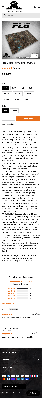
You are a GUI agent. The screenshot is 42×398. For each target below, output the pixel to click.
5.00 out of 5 (26, 281)
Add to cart (28, 118)
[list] (21, 40)
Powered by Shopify (25, 393)
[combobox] (21, 15)
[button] (39, 6)
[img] (7, 314)
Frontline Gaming (12, 393)
